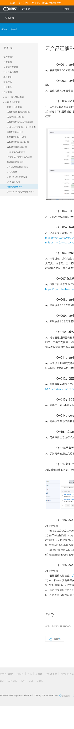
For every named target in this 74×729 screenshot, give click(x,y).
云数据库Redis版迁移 (17, 147)
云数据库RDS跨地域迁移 (18, 112)
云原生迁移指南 (12, 102)
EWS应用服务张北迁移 (18, 167)
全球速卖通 (51, 674)
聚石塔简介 (8, 57)
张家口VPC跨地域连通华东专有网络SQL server (22, 191)
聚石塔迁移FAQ (14, 187)
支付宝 (40, 681)
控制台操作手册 (10, 72)
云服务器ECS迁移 (15, 117)
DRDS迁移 (12, 172)
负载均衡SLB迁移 (15, 132)
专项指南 (7, 92)
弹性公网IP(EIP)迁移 (16, 137)
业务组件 (7, 87)
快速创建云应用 (10, 67)
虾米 (2, 681)
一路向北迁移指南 (13, 107)
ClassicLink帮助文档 (17, 177)
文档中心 (4, 29)
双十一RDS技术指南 (14, 97)
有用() (55, 639)
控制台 (67, 9)
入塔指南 (7, 62)
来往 (23, 681)
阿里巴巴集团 (6, 674)
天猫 (29, 674)
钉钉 (31, 681)
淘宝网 (20, 674)
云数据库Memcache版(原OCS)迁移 (22, 122)
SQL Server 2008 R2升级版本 (21, 127)
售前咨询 (66, 696)
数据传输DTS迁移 (15, 162)
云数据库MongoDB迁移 (18, 142)
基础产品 (7, 82)
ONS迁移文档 (13, 182)
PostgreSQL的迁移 (16, 152)
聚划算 (38, 674)
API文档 (9, 17)
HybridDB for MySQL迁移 (19, 157)
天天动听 (12, 681)
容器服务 (7, 77)
